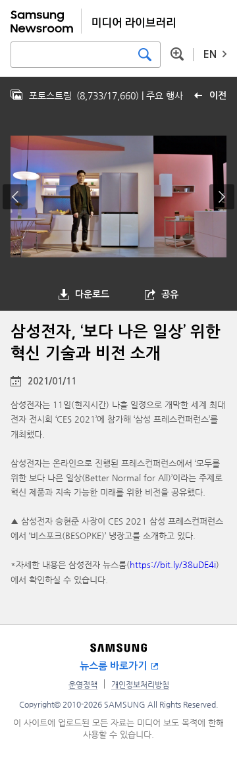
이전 (217, 95)
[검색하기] (144, 54)
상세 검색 (177, 54)
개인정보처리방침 (140, 684)
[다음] (221, 196)
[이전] (15, 196)
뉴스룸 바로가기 (113, 666)
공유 (169, 294)
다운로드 (92, 294)
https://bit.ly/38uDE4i (173, 564)
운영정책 (82, 684)
